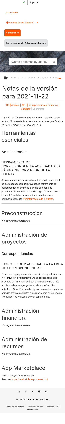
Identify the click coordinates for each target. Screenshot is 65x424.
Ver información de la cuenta (38, 199)
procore (32, 77)
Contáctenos (12, 33)
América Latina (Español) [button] (21, 22)
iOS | (8, 105)
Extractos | (53, 105)
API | (24, 105)
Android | (16, 105)
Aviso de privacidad (15, 407)
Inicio (13, 77)
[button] (54, 62)
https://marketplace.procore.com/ (30, 379)
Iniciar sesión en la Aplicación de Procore (26, 43)
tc (22, 77)
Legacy (44, 77)
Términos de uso (35, 407)
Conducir (25, 108)
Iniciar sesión (32, 409)
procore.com (12, 12)
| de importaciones (37, 105)
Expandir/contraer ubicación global (59, 77)
